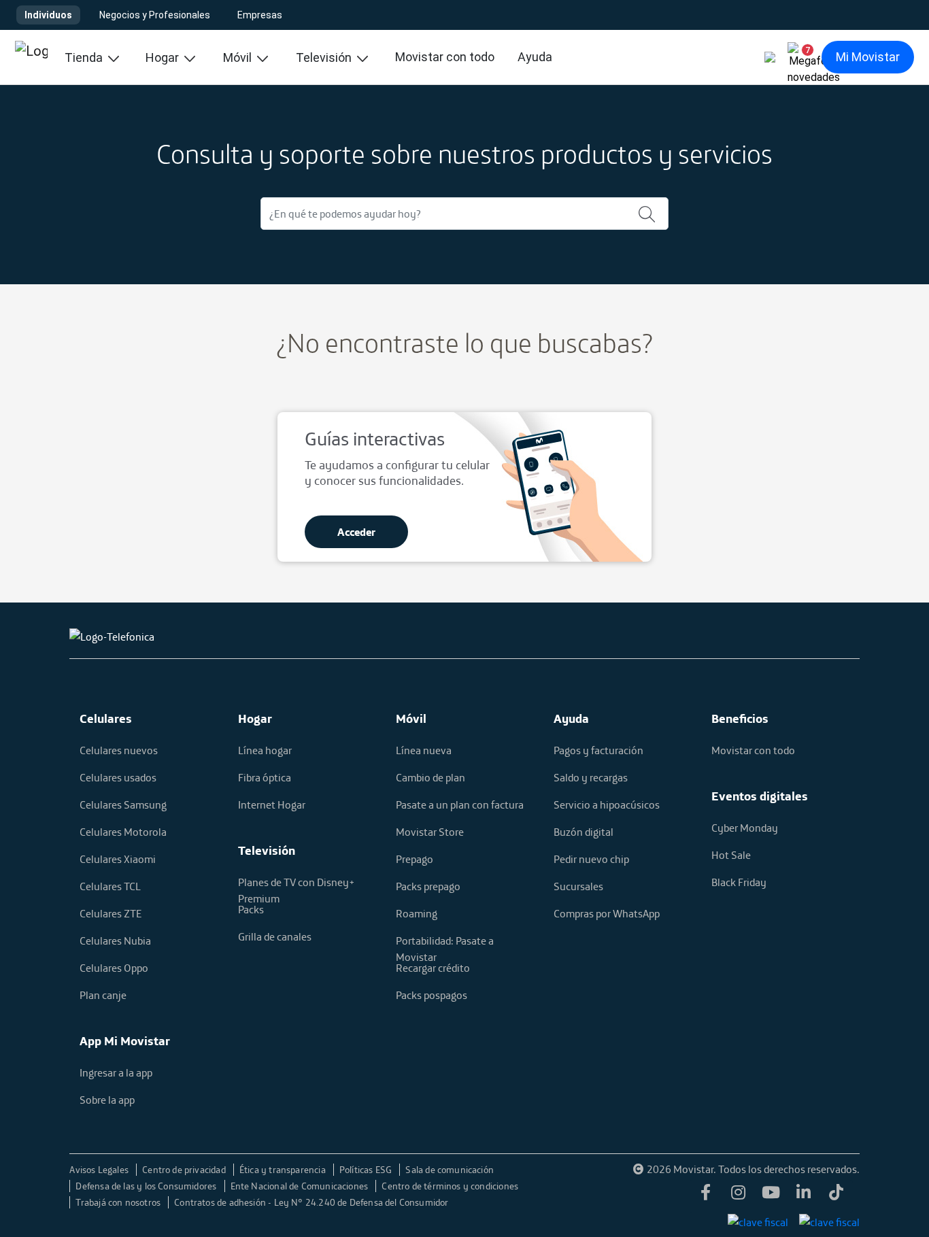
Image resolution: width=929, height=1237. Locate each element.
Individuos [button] (48, 15)
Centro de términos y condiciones (450, 1186)
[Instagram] (738, 1196)
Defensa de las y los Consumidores (146, 1186)
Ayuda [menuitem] (535, 57)
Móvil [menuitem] (238, 57)
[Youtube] (771, 1196)
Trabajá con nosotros (119, 1202)
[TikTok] (836, 1196)
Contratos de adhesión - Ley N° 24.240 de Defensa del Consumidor (311, 1202)
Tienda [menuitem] (85, 57)
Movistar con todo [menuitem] (444, 57)
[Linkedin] (804, 1196)
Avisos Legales (100, 1170)
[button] (802, 57)
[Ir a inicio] (31, 57)
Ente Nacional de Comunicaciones (301, 1186)
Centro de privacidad (185, 1170)
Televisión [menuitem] (325, 57)
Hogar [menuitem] (164, 57)
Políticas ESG (366, 1170)
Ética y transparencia (283, 1170)
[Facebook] (706, 1196)
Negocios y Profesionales (154, 15)
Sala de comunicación (449, 1170)
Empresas (259, 15)
